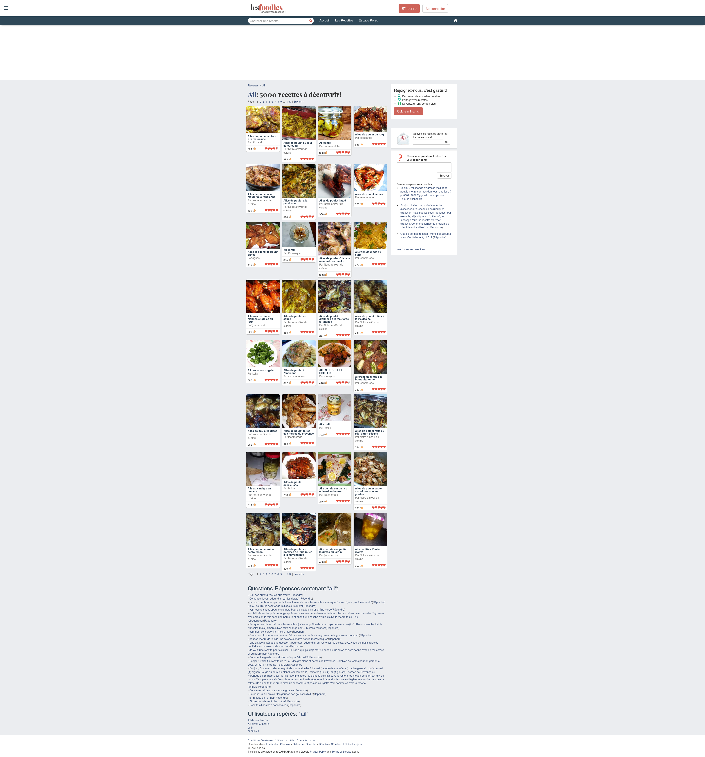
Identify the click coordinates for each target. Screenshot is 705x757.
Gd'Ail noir (254, 731)
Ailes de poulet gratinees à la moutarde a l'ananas (334, 319)
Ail (263, 85)
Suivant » (299, 101)
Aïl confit (289, 250)
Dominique (294, 253)
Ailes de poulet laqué (332, 200)
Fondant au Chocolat (278, 744)
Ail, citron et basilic (258, 724)
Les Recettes (344, 20)
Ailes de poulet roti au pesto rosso (261, 550)
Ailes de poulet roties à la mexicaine (369, 317)
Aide (291, 740)
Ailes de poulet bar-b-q (369, 134)
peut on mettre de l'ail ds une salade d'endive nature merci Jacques (289, 639)
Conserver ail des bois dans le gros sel (272, 690)
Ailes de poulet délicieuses (292, 483)
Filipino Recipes (352, 744)
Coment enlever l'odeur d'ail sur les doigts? (275, 598)
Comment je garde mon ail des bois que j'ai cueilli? (279, 657)
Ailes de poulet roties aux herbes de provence (298, 432)
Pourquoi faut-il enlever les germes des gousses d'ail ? (281, 694)
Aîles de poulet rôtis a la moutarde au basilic (334, 259)
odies (251, 7)
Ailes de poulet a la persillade (295, 202)
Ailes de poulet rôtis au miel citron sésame (369, 432)
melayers (329, 376)
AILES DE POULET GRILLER (330, 371)
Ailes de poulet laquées (262, 431)
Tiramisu (324, 744)
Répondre (296, 595)
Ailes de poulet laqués (369, 194)
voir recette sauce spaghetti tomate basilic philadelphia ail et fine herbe (291, 609)
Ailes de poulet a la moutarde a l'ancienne (261, 195)
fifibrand (257, 142)
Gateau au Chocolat (304, 744)
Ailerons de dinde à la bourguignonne (368, 378)
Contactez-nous (306, 740)
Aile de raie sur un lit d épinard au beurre (333, 489)
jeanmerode (367, 197)
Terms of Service (341, 751)
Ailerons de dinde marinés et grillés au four (260, 319)
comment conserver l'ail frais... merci (271, 631)
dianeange (366, 137)
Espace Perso (368, 20)
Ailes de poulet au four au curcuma (297, 144)
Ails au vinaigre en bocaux (259, 489)
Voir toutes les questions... (412, 249)
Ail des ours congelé (261, 370)
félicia (291, 488)
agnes (256, 258)
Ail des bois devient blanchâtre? (268, 701)
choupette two (296, 376)
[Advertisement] (352, 52)
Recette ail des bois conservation (269, 705)
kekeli (255, 373)
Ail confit (325, 142)
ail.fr (250, 727)
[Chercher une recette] (310, 20)
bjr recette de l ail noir (262, 697)
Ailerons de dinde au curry (368, 253)
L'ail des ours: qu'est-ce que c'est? (270, 595)
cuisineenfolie (332, 146)
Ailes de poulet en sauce (294, 317)
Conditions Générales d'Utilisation (267, 740)
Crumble (336, 744)
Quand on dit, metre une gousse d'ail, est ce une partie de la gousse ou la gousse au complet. (304, 635)
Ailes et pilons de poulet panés (263, 253)
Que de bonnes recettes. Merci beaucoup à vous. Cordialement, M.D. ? (425, 235)
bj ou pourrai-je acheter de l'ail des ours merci (276, 606)
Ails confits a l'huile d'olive (367, 550)
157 (289, 101)
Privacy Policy (318, 751)
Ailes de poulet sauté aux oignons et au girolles (368, 491)
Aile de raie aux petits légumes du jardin (332, 550)
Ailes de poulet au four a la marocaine (262, 137)
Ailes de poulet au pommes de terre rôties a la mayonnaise (297, 552)
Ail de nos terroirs (258, 720)
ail (332, 588)
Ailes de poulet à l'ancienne (294, 371)
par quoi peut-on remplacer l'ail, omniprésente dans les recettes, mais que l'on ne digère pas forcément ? (311, 602)
